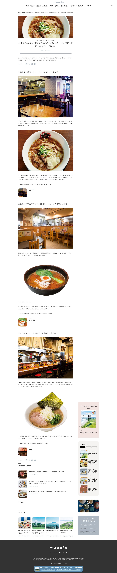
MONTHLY (94, 447)
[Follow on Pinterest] (60, 552)
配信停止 (95, 528)
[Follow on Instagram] (50, 552)
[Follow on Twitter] (56, 552)
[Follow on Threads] (66, 552)
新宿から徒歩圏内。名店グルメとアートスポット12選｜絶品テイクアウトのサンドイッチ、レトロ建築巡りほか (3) (62, 567)
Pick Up (21, 512)
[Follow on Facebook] (53, 552)
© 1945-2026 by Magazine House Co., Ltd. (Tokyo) (58, 563)
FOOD (23, 12)
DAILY (82, 447)
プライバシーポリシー (92, 531)
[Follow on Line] (63, 552)
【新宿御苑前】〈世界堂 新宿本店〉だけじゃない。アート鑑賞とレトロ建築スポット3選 (62, 569)
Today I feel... (45, 567)
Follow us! (88, 509)
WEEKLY (88, 447)
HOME (19, 12)
